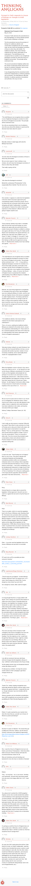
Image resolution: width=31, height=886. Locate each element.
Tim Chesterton (10, 284)
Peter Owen (9, 482)
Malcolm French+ (11, 218)
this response (23, 28)
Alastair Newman (11, 136)
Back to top (15, 882)
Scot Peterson (10, 393)
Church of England (14, 24)
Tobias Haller (9, 449)
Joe (7, 592)
